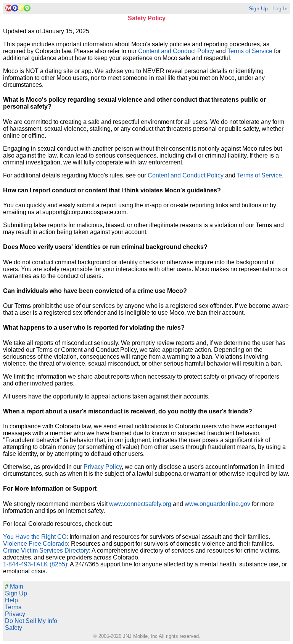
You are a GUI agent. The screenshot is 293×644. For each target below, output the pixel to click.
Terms (13, 607)
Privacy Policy (103, 466)
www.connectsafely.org (140, 504)
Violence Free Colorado (35, 543)
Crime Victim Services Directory (46, 550)
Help (11, 600)
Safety (13, 627)
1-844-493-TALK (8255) (35, 564)
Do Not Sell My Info (31, 621)
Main (14, 586)
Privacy (15, 614)
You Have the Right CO (34, 536)
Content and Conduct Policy (176, 51)
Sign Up (258, 8)
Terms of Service (249, 51)
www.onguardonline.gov (217, 504)
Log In (280, 8)
